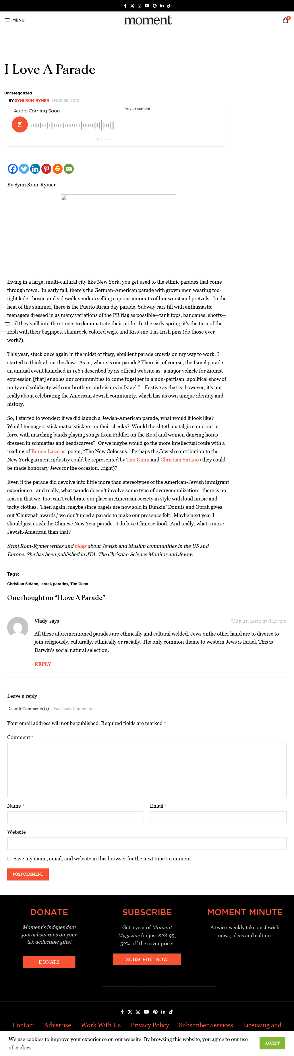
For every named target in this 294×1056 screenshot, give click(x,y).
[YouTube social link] (147, 6)
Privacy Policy (150, 1025)
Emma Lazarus (48, 451)
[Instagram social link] (139, 6)
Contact (23, 1025)
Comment (20, 737)
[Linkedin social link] (161, 6)
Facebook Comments (73, 708)
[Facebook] (13, 169)
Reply (42, 664)
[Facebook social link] (125, 6)
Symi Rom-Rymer (32, 100)
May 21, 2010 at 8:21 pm (259, 621)
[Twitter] (24, 169)
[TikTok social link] (168, 6)
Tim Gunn (137, 460)
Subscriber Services (206, 1025)
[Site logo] (146, 20)
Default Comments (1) (28, 708)
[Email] (69, 169)
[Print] (58, 169)
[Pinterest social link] (154, 6)
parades (60, 584)
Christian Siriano (179, 460)
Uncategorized (18, 93)
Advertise (57, 1025)
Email (158, 806)
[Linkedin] (35, 169)
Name (15, 806)
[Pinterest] (46, 169)
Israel (45, 584)
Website (16, 832)
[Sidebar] (7, 324)
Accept (272, 1043)
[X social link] (132, 6)
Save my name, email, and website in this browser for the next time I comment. (102, 859)
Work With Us (101, 1025)
